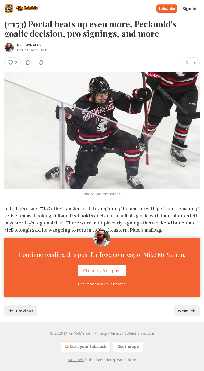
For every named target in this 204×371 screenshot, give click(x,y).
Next (183, 310)
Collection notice (139, 333)
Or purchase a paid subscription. (102, 284)
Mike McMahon (29, 45)
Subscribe (167, 8)
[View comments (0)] (28, 62)
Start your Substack (88, 346)
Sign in (190, 8)
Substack (76, 359)
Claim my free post (102, 270)
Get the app (128, 346)
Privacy (101, 333)
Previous (24, 310)
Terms (115, 333)
